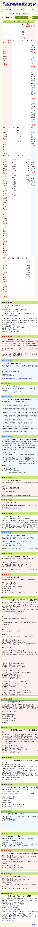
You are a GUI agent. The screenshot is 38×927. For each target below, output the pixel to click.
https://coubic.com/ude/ (13, 777)
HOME (1, 4)
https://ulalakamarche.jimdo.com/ (11, 392)
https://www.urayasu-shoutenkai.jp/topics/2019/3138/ (17, 378)
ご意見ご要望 (18, 9)
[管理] (33, 925)
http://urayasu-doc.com (8, 920)
